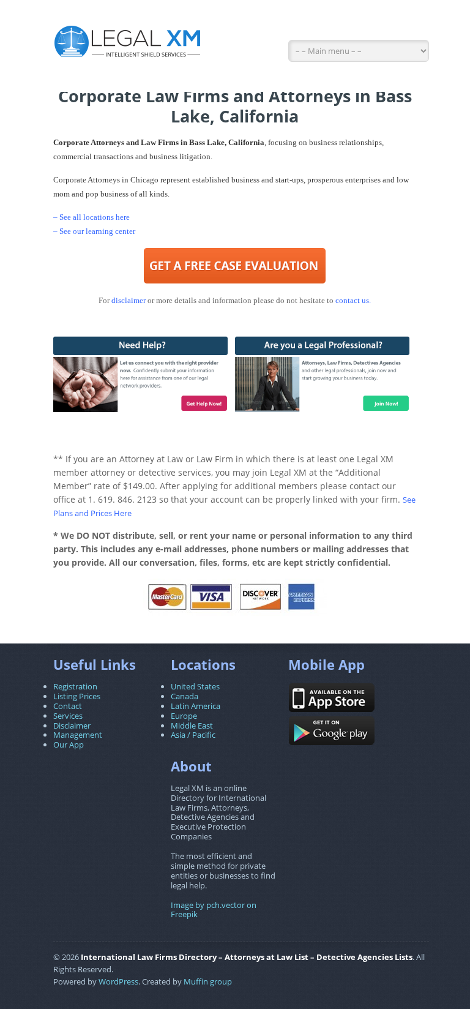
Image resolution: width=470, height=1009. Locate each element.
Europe (184, 715)
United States (195, 686)
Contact (67, 705)
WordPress (118, 981)
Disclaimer (72, 725)
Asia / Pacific (193, 734)
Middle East (192, 725)
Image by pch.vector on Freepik (213, 909)
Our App (68, 744)
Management (77, 734)
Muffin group (208, 981)
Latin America (195, 705)
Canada (184, 696)
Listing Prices (76, 696)
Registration (75, 686)
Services (68, 715)
